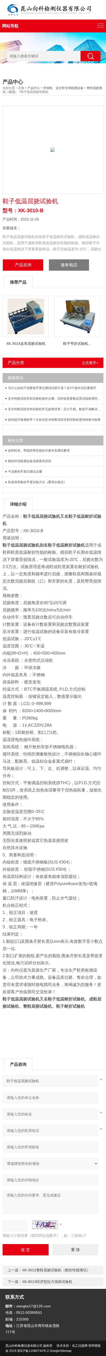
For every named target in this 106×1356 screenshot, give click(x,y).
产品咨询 (23, 265)
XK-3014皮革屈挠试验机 (26, 343)
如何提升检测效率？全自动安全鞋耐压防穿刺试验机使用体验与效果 (54, 419)
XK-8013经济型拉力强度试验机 (47, 1282)
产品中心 (34, 88)
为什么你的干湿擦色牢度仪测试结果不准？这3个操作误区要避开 (52, 388)
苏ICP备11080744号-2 (33, 1351)
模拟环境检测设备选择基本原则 (29, 461)
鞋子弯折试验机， (77, 343)
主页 (21, 88)
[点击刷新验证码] (45, 1224)
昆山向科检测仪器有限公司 (23, 1346)
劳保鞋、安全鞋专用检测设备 (63, 88)
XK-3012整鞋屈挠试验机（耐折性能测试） (56, 1270)
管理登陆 (94, 1346)
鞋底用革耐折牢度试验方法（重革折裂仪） (37, 482)
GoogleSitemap (61, 1351)
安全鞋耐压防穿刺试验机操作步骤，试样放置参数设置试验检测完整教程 (55, 398)
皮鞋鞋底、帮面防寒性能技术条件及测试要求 (39, 450)
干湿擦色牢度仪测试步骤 (25, 471)
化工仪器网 (79, 1346)
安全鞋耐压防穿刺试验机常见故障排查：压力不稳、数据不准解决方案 (55, 409)
